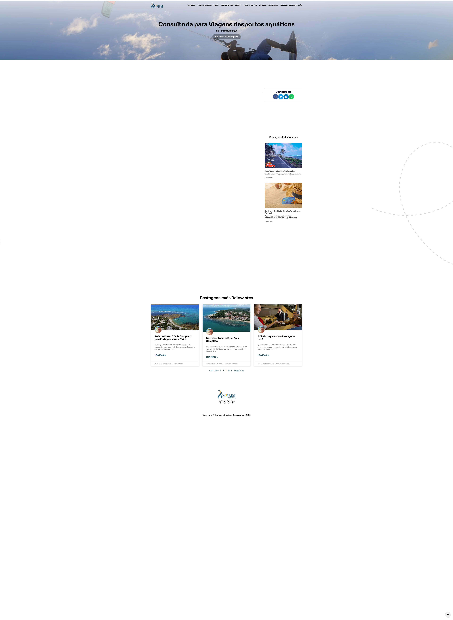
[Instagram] (233, 401)
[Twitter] (224, 401)
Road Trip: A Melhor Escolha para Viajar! (280, 171)
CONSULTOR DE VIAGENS (268, 5)
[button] (275, 96)
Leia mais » (160, 355)
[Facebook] (220, 401)
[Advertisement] (283, 119)
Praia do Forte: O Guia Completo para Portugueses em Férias (173, 338)
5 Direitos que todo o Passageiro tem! (276, 338)
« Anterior (213, 370)
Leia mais (268, 178)
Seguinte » (239, 370)
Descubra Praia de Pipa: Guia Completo (222, 339)
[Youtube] (228, 401)
